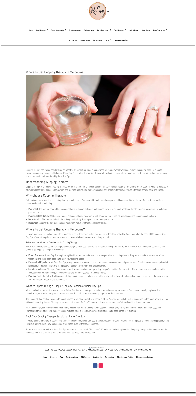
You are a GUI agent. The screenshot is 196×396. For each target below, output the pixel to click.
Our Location (109, 357)
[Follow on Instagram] (101, 365)
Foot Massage (118, 30)
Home (31, 30)
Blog (61, 357)
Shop (107, 40)
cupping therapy (62, 320)
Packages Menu (89, 30)
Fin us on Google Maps (144, 357)
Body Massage (40, 30)
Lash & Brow (133, 30)
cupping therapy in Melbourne (85, 234)
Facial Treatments (57, 30)
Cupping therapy (33, 169)
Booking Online (85, 40)
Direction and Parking (125, 357)
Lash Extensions (159, 30)
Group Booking (97, 40)
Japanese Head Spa (120, 40)
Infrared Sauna (145, 30)
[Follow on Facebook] (95, 365)
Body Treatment (102, 30)
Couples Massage (75, 30)
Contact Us (97, 357)
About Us (53, 357)
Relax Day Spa (72, 290)
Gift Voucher (73, 40)
